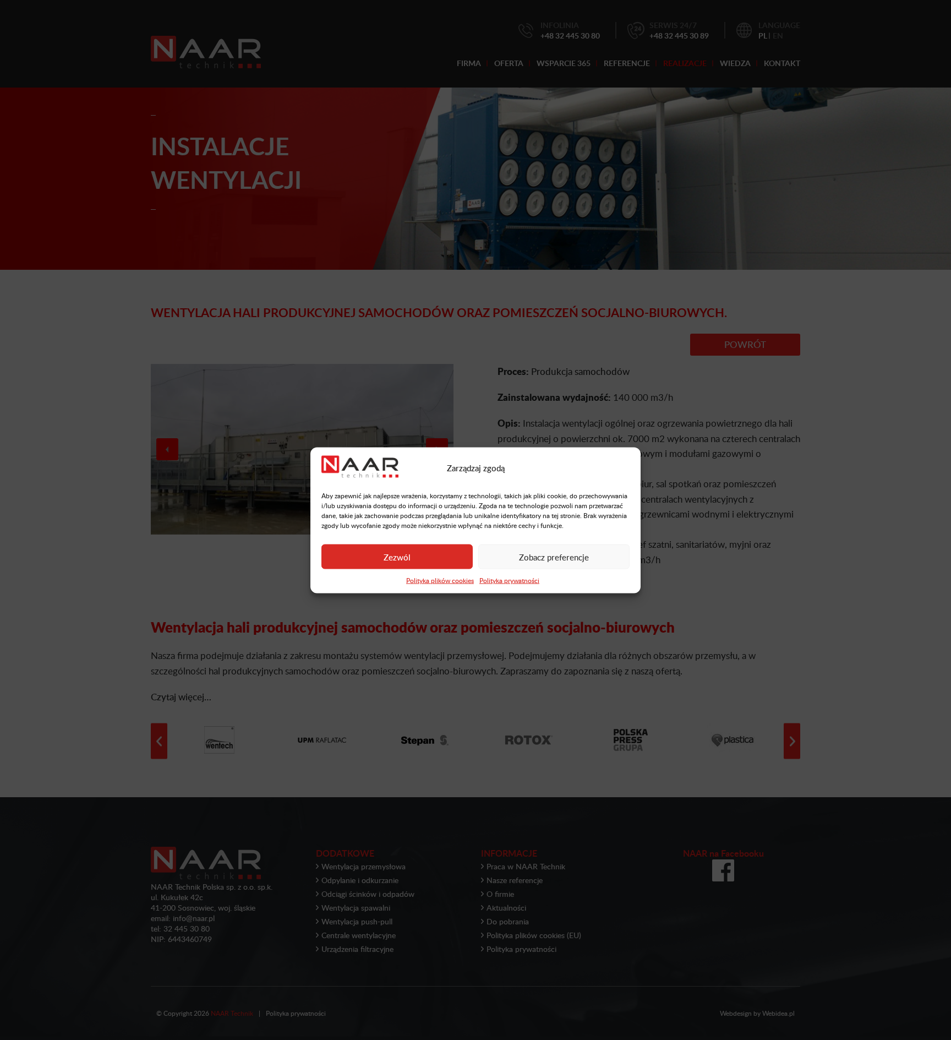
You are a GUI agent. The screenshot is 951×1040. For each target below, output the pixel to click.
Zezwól (397, 556)
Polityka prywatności (509, 580)
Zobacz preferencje (554, 556)
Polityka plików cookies (440, 580)
